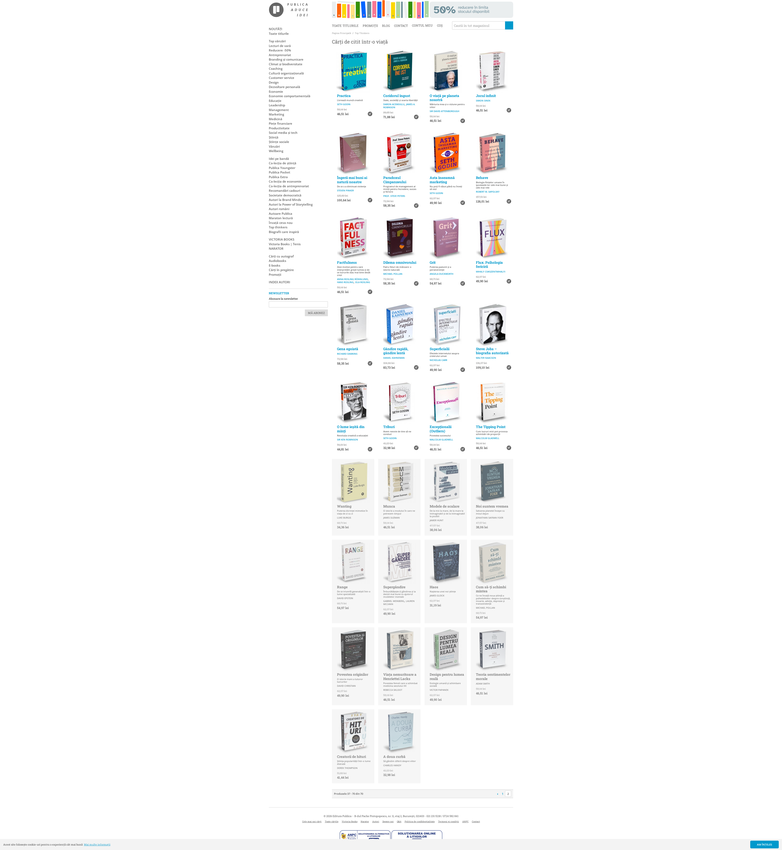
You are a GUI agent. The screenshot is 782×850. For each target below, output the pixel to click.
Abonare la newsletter (283, 299)
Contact (401, 26)
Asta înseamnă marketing (442, 179)
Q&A (399, 821)
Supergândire (394, 587)
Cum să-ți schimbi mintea (491, 589)
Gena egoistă (347, 349)
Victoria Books (349, 821)
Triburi (389, 426)
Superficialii (439, 349)
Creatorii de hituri (351, 756)
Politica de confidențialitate (420, 821)
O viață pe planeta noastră (444, 97)
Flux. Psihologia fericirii (489, 264)
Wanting (344, 506)
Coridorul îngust (396, 95)
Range (342, 587)
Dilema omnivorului (399, 262)
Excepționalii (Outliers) (440, 428)
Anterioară (497, 794)
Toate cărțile (331, 821)
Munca (389, 506)
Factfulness (347, 262)
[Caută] (509, 25)
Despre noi (388, 821)
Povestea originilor (352, 674)
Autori (375, 821)
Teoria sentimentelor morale (493, 676)
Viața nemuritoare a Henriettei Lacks (399, 676)
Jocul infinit (486, 95)
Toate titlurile (345, 26)
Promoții (370, 26)
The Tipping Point (490, 426)
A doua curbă (394, 756)
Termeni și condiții (448, 821)
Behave (482, 177)
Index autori (279, 282)
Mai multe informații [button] (97, 844)
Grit (433, 262)
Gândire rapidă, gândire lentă (395, 351)
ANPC (465, 821)
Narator (365, 821)
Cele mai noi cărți (312, 821)
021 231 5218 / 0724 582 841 (442, 816)
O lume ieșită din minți (351, 428)
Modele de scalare (444, 506)
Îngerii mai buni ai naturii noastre (352, 179)
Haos (434, 587)
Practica (344, 95)
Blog (386, 26)
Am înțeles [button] (764, 844)
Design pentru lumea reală (447, 676)
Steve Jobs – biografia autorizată (492, 351)
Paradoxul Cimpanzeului (394, 179)
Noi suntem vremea (492, 506)
